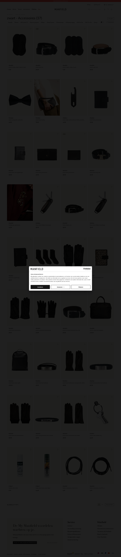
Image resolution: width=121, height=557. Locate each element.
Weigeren (80, 287)
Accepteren (40, 287)
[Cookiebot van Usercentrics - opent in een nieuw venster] (84, 269)
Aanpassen (59, 287)
